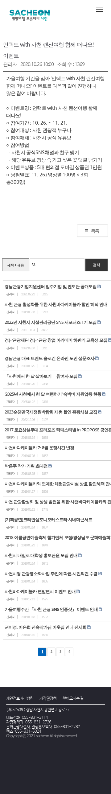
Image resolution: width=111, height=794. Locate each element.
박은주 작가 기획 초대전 (26, 466)
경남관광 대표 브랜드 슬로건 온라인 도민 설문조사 (49, 358)
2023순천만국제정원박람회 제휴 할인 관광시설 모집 (51, 412)
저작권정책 (47, 698)
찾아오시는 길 (73, 698)
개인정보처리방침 (19, 698)
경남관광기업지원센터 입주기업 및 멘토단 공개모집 (51, 286)
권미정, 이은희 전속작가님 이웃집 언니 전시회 (45, 627)
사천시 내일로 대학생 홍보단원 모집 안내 (41, 555)
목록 (95, 231)
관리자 (10, 64)
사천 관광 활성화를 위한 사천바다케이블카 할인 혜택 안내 (56, 304)
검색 (96, 264)
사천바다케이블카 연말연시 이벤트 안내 (40, 591)
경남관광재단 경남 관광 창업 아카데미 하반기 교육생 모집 (56, 340)
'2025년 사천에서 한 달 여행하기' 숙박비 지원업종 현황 (53, 394)
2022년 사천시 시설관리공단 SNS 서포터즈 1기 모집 (51, 322)
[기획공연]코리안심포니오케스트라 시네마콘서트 (48, 519)
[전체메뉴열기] (99, 9)
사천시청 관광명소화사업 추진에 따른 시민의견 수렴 (51, 573)
